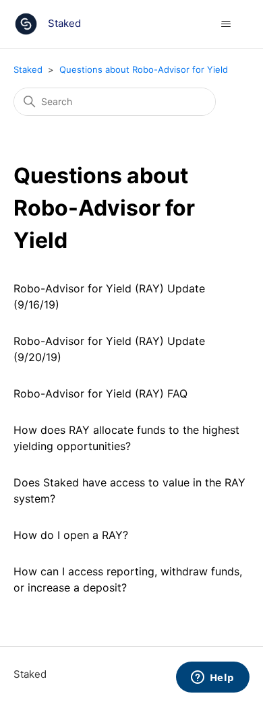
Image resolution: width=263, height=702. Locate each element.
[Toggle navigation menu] (226, 24)
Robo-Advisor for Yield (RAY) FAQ (100, 393)
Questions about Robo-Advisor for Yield (143, 69)
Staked (27, 69)
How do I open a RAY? (70, 535)
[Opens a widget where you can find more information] (212, 678)
